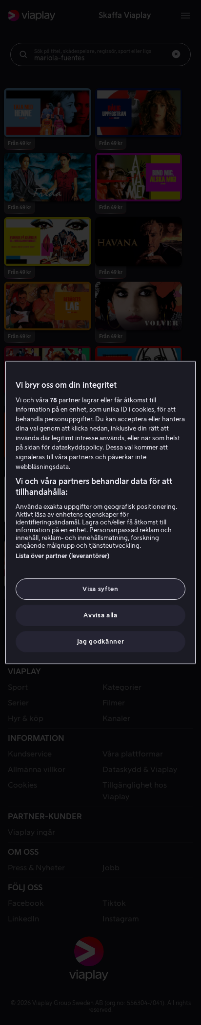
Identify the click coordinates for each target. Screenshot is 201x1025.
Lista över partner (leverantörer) (63, 556)
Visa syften (100, 589)
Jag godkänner (100, 641)
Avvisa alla (100, 615)
